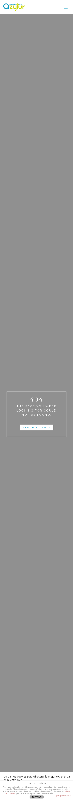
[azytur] (14, 7)
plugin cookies (63, 795)
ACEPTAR (36, 797)
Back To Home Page (37, 427)
